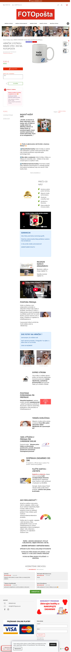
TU (46, 271)
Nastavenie (18, 648)
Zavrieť (62, 116)
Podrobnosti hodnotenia (7, 53)
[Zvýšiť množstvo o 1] (7, 83)
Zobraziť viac (35, 591)
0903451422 (23, 326)
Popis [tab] (5, 111)
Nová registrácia (40, 638)
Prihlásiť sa (41, 635)
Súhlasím (53, 644)
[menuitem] (8, 23)
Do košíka (15, 83)
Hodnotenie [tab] (8, 115)
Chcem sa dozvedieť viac (35, 172)
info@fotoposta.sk (25, 319)
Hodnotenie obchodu (35, 566)
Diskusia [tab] (6, 118)
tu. (44, 645)
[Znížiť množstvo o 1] (7, 84)
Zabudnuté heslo (40, 639)
